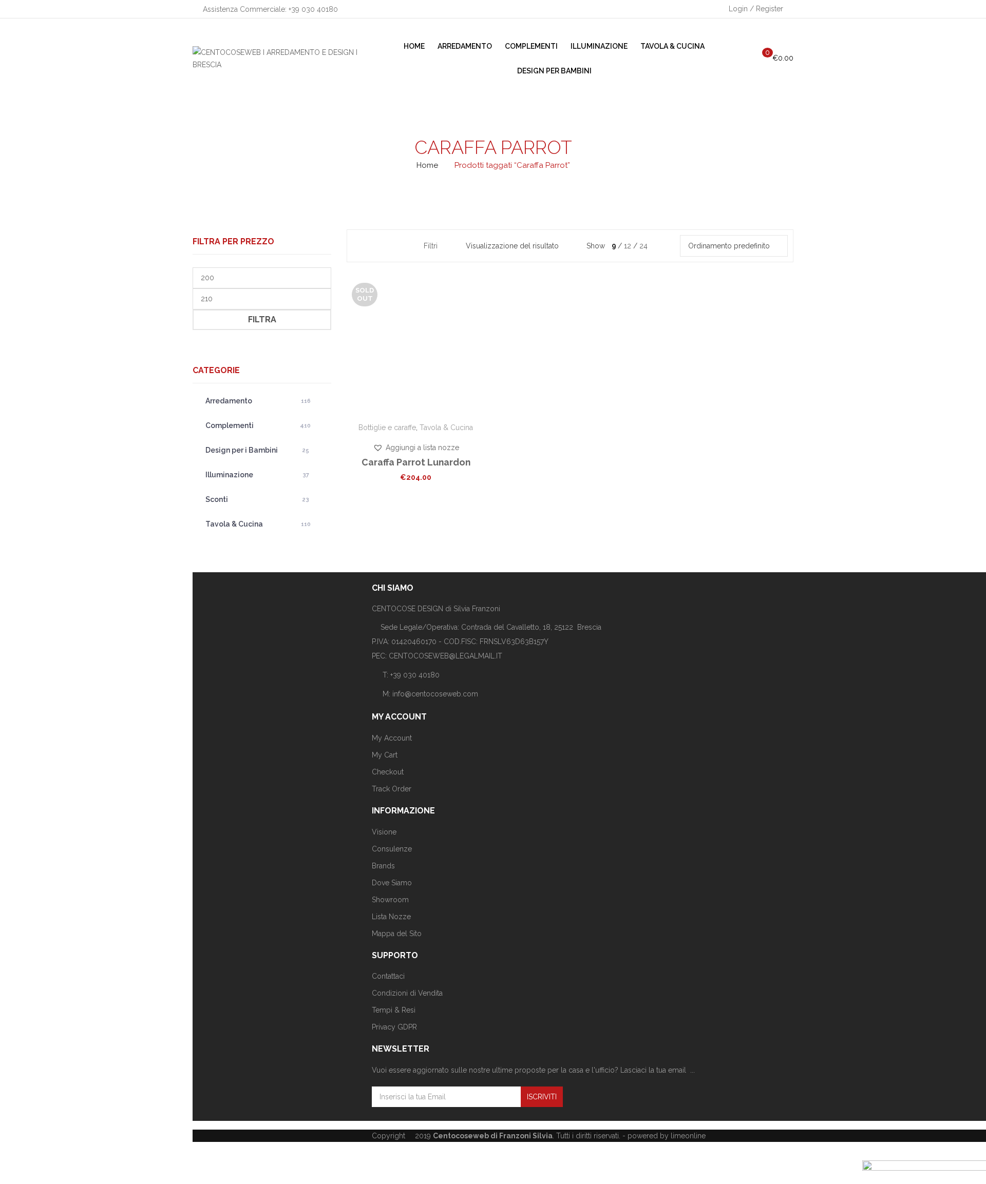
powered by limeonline (667, 1136)
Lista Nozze (391, 917)
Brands (383, 866)
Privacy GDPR (394, 1027)
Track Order (391, 789)
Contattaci (388, 976)
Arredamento (258, 401)
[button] (416, 447)
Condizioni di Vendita (407, 993)
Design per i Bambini (257, 450)
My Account (392, 738)
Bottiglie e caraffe (387, 427)
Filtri (431, 246)
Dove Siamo (392, 883)
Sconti (257, 499)
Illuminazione (257, 475)
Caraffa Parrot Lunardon (416, 462)
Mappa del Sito (397, 933)
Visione (384, 832)
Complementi (258, 425)
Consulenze (392, 849)
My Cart (384, 755)
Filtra (262, 319)
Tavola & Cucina (258, 524)
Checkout (388, 772)
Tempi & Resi (393, 1010)
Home (427, 165)
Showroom (390, 900)
